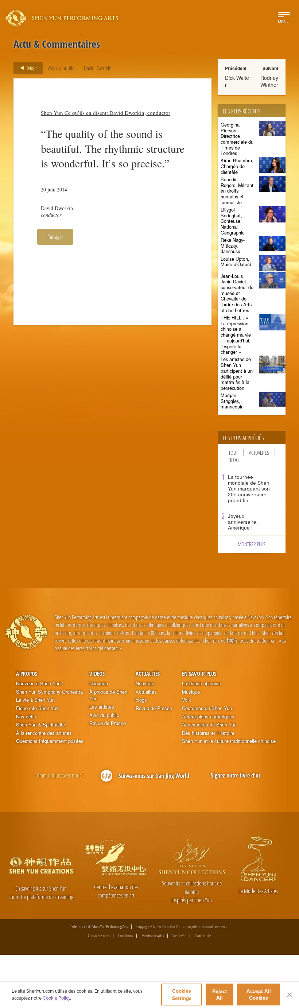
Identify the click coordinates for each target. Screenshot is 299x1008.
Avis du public (61, 68)
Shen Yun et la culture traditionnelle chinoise (229, 741)
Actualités (259, 452)
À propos (26, 673)
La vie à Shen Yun (35, 700)
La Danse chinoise (201, 683)
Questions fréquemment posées (50, 741)
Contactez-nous (99, 936)
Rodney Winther (269, 81)
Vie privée (179, 936)
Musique (191, 692)
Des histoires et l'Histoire (208, 733)
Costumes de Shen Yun (207, 708)
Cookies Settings (181, 994)
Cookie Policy (56, 998)
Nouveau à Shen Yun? (39, 683)
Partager (55, 237)
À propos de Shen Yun (108, 695)
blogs (141, 700)
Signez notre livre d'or (235, 775)
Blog (234, 460)
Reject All (219, 994)
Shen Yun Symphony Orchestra (49, 692)
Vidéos (97, 673)
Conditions (125, 936)
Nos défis (26, 716)
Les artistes (101, 706)
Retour (30, 67)
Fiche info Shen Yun (37, 708)
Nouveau (98, 683)
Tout (233, 452)
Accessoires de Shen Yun (209, 724)
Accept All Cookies (258, 994)
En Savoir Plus (199, 673)
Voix (186, 700)
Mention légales (152, 936)
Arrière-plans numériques (208, 716)
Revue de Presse (107, 723)
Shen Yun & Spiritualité (40, 724)
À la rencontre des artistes (44, 733)
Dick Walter (237, 81)
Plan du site (203, 936)
